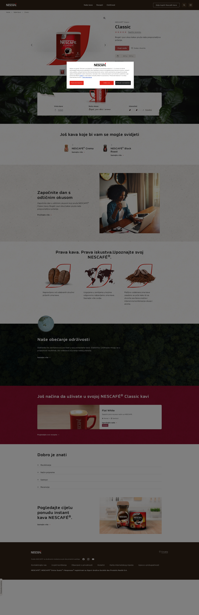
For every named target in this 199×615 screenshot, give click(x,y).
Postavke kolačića (77, 83)
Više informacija (87, 77)
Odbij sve (107, 83)
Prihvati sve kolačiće (123, 83)
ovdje (81, 75)
